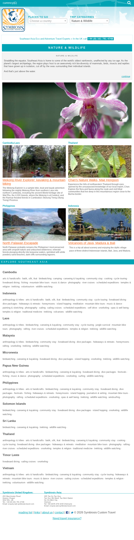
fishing (24, 282)
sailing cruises (54, 308)
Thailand (73, 143)
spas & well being (120, 308)
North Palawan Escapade (20, 243)
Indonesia (73, 206)
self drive (92, 308)
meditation (78, 304)
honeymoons (48, 304)
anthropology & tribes (13, 300)
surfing (81, 376)
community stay (94, 278)
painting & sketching (13, 308)
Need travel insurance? (67, 518)
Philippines (9, 206)
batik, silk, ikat (29, 278)
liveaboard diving (11, 282)
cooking (108, 278)
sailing (42, 308)
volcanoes (59, 312)
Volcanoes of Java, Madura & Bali (91, 243)
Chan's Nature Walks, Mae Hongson (93, 180)
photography (74, 282)
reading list (25, 512)
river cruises (88, 282)
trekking (16, 286)
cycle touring (120, 278)
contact (59, 512)
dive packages (10, 304)
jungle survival (103, 325)
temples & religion (12, 312)
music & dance (58, 282)
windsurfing (114, 397)
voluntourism (27, 286)
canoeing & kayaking (74, 278)
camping (57, 278)
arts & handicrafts (12, 278)
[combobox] (47, 20)
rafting (27, 329)
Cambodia (8, 143)
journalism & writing (96, 393)
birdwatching (45, 278)
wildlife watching (44, 286)
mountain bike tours (40, 282)
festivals (122, 372)
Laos (17, 143)
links (37, 512)
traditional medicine (32, 312)
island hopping (64, 304)
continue (126, 76)
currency (8, 2)
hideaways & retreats (29, 304)
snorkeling (104, 308)
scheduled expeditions (107, 282)
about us (47, 512)
